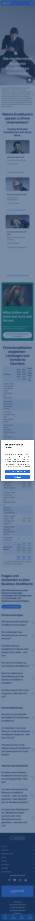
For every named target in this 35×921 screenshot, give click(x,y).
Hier (5, 462)
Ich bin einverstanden (17, 471)
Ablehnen (17, 477)
